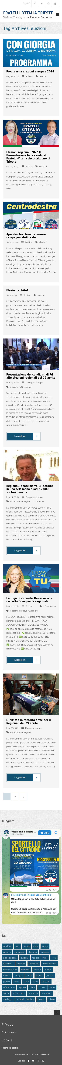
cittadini (7, 952)
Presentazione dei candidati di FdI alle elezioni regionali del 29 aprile (30, 376)
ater (17, 946)
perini (16, 981)
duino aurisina (10, 958)
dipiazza (45, 952)
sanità (6, 993)
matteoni (25, 970)
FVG (21, 387)
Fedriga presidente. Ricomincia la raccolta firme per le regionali (29, 599)
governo (21, 964)
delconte (32, 952)
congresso (19, 952)
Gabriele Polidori (41, 1054)
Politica (29, 76)
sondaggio (8, 999)
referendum (9, 987)
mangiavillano (10, 970)
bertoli (27, 946)
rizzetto (42, 987)
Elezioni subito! (17, 290)
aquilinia (7, 946)
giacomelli (8, 964)
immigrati (33, 964)
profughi (46, 981)
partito (39, 975)
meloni (48, 970)
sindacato (46, 993)
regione (27, 387)
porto (35, 981)
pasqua (49, 975)
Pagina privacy (9, 1032)
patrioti (6, 981)
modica (6, 975)
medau (37, 970)
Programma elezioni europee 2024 (30, 71)
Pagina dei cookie (10, 1048)
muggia (18, 975)
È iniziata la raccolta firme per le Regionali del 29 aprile (29, 721)
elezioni (43, 76)
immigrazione (49, 964)
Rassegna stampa (34, 382)
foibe (45, 958)
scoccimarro (38, 501)
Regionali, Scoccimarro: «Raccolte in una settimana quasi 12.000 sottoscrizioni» (29, 489)
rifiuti (32, 987)
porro (26, 981)
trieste (52, 999)
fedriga (22, 611)
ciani (35, 946)
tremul (41, 999)
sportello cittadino (25, 999)
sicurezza (33, 993)
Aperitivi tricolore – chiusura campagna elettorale (26, 235)
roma (52, 987)
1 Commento (50, 606)
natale (29, 975)
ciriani (45, 946)
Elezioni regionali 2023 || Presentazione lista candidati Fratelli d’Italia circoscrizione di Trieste (28, 157)
